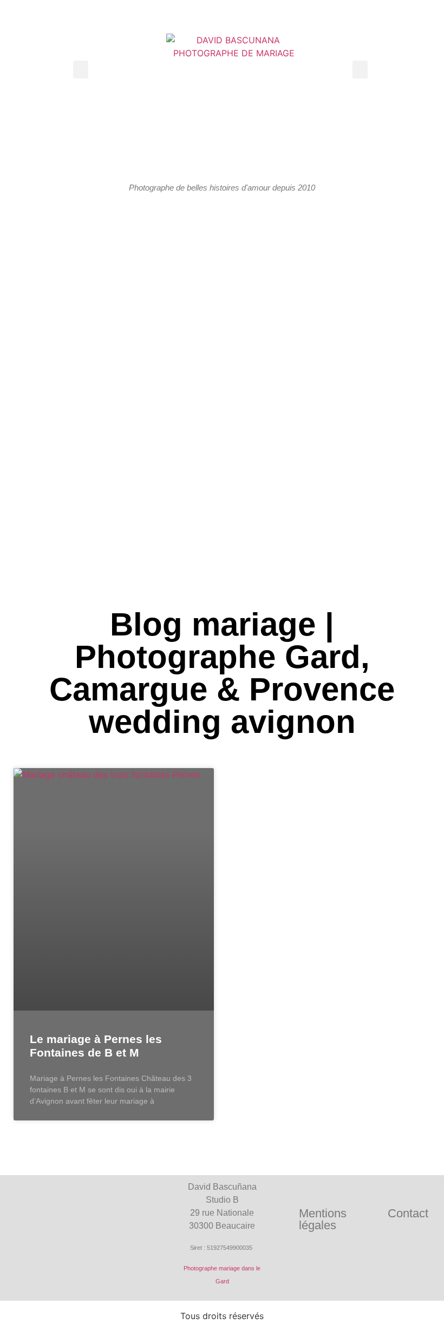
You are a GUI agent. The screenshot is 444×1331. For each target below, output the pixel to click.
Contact (408, 1213)
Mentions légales (323, 1219)
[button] (80, 69)
